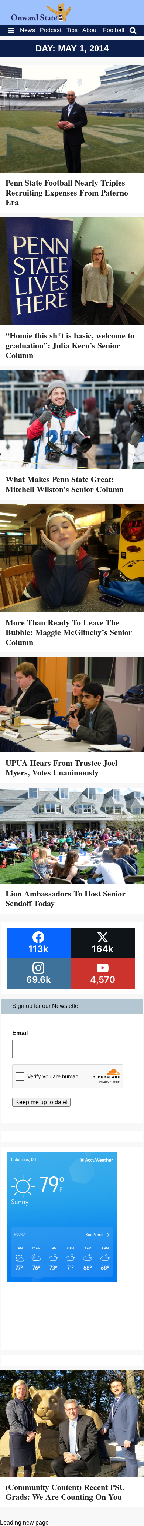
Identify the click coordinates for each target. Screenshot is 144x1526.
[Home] (41, 19)
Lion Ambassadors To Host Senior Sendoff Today (66, 898)
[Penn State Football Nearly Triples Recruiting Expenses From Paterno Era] (72, 119)
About (90, 30)
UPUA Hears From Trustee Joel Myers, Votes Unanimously (61, 767)
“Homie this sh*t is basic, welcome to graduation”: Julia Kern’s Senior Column (70, 345)
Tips (72, 30)
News (27, 30)
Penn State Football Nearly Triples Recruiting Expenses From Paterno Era (67, 192)
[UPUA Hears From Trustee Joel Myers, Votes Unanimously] (72, 705)
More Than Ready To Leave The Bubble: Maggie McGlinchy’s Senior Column (69, 632)
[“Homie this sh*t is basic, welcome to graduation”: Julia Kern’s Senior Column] (72, 272)
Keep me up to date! (41, 1102)
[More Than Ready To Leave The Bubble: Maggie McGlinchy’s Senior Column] (72, 559)
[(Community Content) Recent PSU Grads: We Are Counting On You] (72, 1424)
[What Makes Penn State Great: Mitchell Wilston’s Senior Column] (72, 420)
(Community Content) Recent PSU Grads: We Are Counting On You (65, 1492)
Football (113, 30)
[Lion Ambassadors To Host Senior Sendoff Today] (72, 836)
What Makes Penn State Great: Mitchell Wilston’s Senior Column (65, 484)
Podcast (50, 30)
